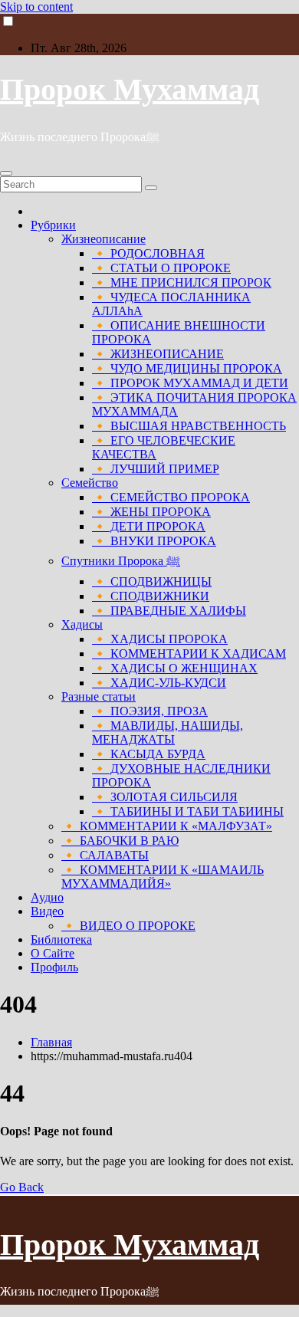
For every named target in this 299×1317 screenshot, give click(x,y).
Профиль (54, 967)
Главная (51, 1042)
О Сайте (52, 953)
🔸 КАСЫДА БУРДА (148, 753)
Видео (47, 911)
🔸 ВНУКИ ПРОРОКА (154, 540)
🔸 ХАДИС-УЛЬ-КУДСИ (159, 682)
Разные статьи (98, 696)
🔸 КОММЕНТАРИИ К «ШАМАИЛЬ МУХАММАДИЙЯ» (162, 876)
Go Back (22, 1187)
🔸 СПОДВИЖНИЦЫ (152, 581)
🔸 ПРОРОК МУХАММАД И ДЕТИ (190, 382)
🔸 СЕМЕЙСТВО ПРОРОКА (171, 497)
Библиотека (61, 939)
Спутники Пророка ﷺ (120, 560)
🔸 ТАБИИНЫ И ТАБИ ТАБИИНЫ (188, 811)
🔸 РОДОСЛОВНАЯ (148, 253)
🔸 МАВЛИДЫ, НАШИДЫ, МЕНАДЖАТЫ (167, 732)
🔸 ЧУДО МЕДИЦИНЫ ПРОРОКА (187, 368)
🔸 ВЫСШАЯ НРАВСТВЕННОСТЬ (189, 425)
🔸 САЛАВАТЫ (105, 855)
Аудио (47, 897)
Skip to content (36, 6)
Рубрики (53, 225)
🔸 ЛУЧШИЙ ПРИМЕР (155, 468)
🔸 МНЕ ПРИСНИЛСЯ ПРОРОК (181, 282)
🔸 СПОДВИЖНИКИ (150, 596)
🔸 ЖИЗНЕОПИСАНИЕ (158, 353)
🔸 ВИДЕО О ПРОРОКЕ (128, 925)
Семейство (89, 482)
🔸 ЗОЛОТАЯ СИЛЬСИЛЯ (165, 796)
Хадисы (82, 624)
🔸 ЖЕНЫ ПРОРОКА (151, 511)
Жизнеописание (103, 238)
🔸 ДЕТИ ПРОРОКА (148, 526)
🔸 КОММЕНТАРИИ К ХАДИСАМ (189, 653)
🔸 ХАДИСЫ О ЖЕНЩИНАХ (175, 668)
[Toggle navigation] (6, 173)
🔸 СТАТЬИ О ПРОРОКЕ (161, 267)
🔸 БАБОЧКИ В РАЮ (120, 840)
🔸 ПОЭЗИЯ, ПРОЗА (150, 711)
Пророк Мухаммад (129, 89)
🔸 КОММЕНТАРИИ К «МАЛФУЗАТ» (166, 826)
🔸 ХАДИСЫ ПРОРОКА (160, 638)
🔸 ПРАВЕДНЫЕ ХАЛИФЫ (169, 610)
